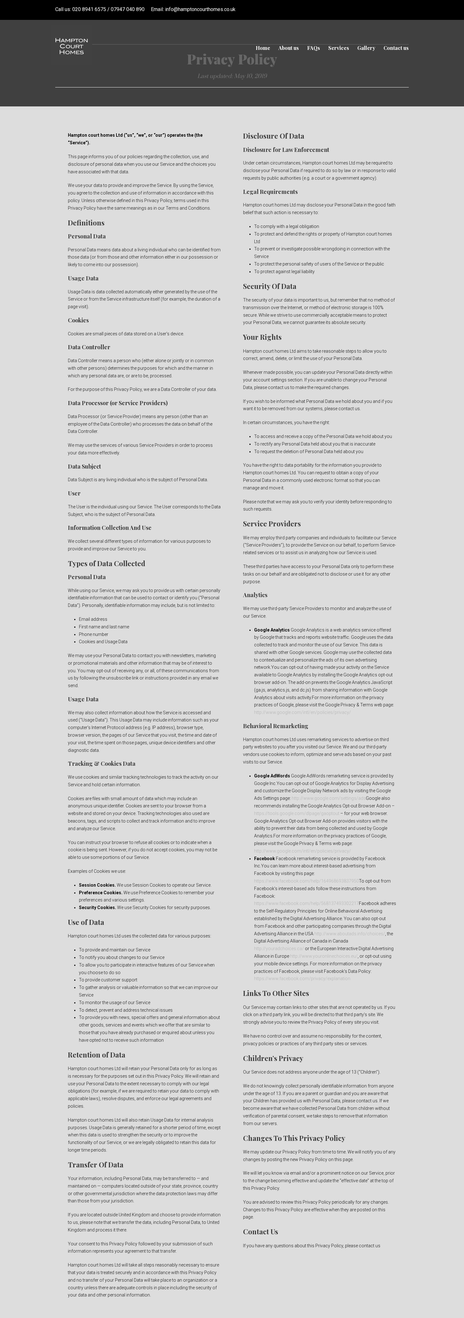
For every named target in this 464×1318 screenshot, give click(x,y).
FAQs (313, 48)
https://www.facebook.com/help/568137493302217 (306, 903)
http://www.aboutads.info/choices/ (349, 933)
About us (288, 48)
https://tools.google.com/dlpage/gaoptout (296, 813)
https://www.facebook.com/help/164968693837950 (306, 881)
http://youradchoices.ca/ (279, 948)
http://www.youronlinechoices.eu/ (324, 956)
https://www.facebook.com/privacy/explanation (302, 978)
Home (263, 48)
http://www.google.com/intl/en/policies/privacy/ (302, 712)
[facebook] (395, 9)
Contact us (396, 48)
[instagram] (407, 9)
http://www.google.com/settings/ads (329, 798)
